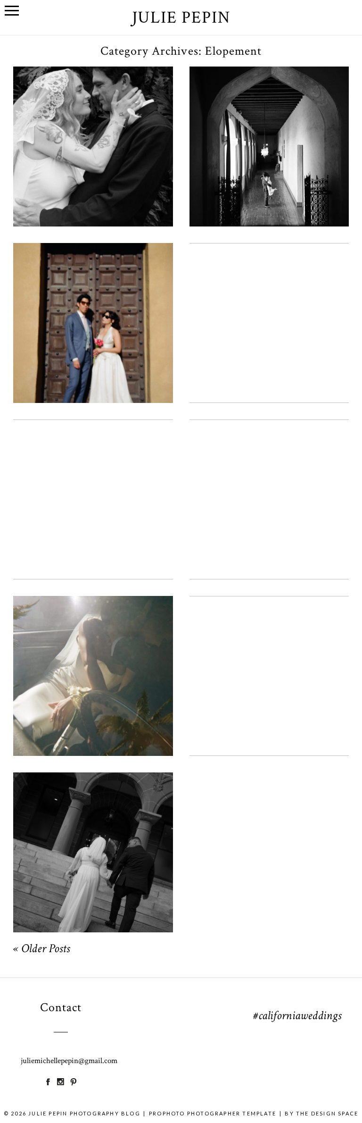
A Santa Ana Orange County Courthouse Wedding (268, 304)
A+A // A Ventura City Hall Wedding (268, 657)
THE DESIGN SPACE (327, 1113)
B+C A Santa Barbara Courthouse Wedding (92, 304)
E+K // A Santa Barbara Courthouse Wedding (268, 128)
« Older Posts (41, 950)
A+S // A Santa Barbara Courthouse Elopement (268, 481)
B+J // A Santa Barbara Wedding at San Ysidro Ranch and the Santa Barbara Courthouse (92, 128)
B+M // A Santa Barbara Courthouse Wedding (92, 481)
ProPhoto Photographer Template (212, 1113)
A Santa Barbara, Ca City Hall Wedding (92, 657)
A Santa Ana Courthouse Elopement (92, 833)
